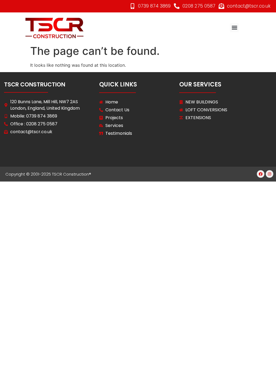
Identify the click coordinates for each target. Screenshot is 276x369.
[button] (234, 27)
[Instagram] (269, 174)
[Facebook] (260, 174)
